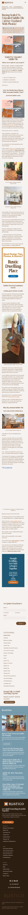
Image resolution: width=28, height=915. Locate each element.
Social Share (17, 32)
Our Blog (13, 276)
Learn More (6, 744)
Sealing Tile (6, 668)
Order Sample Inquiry (8, 850)
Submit (20, 623)
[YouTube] (15, 881)
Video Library (6, 869)
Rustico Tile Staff (18, 28)
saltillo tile (11, 32)
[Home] (7, 3)
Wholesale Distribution (9, 686)
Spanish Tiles (10, 30)
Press (5, 658)
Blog (11, 6)
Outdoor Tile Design (8, 653)
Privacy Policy (14, 908)
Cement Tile (16, 29)
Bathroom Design (8, 640)
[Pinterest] (17, 881)
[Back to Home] (14, 804)
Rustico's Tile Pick (8, 663)
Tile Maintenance (8, 681)
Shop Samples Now (7, 853)
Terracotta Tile (6, 832)
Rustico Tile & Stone (14, 906)
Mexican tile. (10, 124)
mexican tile (5, 32)
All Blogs (5, 29)
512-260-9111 (15, 884)
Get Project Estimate (8, 848)
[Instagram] (13, 881)
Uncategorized (7, 683)
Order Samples (9, 702)
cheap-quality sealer (15, 521)
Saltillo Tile (6, 665)
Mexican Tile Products (8, 828)
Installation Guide (18, 30)
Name (5, 607)
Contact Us (13, 582)
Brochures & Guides (7, 871)
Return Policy (6, 875)
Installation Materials (8, 855)
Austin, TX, (12, 148)
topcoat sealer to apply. (14, 396)
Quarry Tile (6, 660)
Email (5, 615)
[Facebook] (10, 881)
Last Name (17, 612)
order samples (15, 540)
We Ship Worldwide (15, 887)
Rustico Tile (5, 6)
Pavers (5, 655)
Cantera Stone (10, 29)
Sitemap (8, 908)
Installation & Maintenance (9, 841)
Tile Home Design (8, 678)
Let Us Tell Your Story (9, 650)
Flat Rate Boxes (6, 857)
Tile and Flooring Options (10, 675)
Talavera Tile (7, 673)
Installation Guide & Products (10, 648)
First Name (6, 612)
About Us (5, 864)
